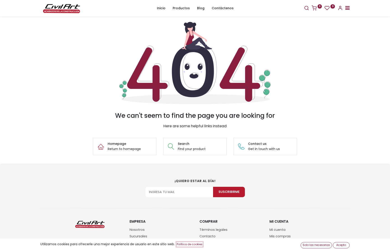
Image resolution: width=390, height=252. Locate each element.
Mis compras (280, 236)
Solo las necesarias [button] (316, 245)
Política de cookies (189, 244)
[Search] (306, 8)
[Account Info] (340, 8)
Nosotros (137, 229)
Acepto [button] (341, 245)
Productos (181, 8)
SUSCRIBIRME (228, 192)
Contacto (208, 236)
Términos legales (214, 229)
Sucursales (138, 236)
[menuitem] (161, 8)
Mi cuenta (277, 229)
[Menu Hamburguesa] (347, 8)
